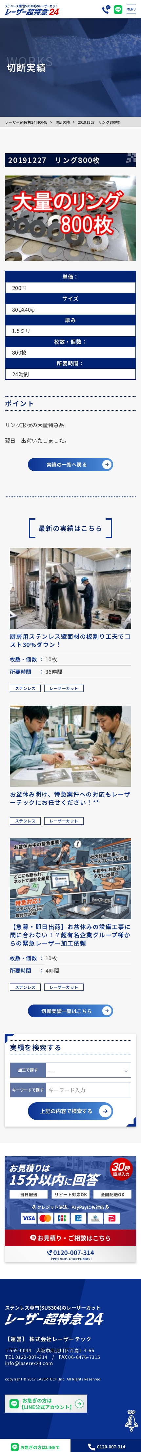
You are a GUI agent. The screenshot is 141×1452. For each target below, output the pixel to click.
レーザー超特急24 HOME (26, 122)
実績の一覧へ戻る (67, 464)
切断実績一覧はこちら (66, 1010)
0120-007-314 (31, 1357)
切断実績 (62, 122)
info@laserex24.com (29, 1363)
